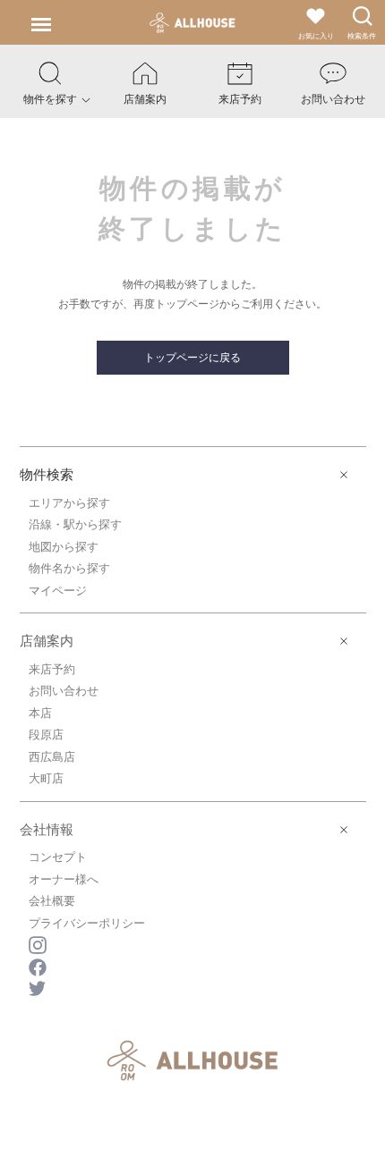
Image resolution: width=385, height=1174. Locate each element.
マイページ (58, 590)
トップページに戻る (192, 357)
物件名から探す (69, 568)
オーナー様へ (63, 879)
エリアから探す (69, 503)
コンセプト (58, 857)
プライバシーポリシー (87, 923)
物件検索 (46, 474)
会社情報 (46, 829)
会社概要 (52, 901)
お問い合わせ (63, 690)
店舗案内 (46, 640)
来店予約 (52, 669)
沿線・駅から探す (75, 524)
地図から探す (63, 546)
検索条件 (361, 36)
